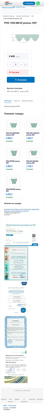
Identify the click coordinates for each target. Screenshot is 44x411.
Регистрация (12, 405)
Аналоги (17, 101)
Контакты (40, 399)
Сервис (17, 399)
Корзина (5, 407)
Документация (27, 101)
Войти (5, 405)
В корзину (22, 79)
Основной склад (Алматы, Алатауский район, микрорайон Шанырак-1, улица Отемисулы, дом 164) (21, 210)
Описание (8, 101)
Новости (3, 399)
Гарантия (32, 399)
